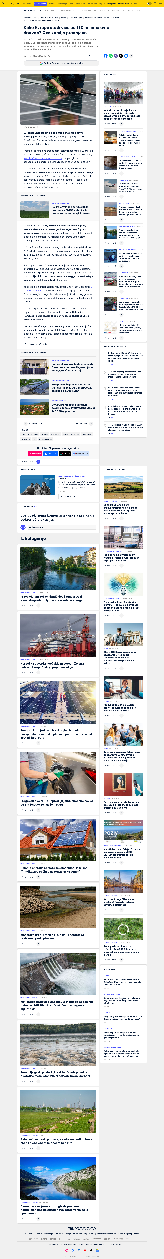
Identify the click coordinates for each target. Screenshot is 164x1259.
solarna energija (30, 434)
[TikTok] (91, 1250)
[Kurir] (44, 1238)
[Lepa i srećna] (86, 1238)
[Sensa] (107, 1238)
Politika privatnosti (106, 1244)
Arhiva (118, 1244)
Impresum (47, 1244)
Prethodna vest (36, 423)
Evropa (44, 434)
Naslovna (27, 18)
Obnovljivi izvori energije (71, 18)
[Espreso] (53, 1238)
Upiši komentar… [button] (37, 527)
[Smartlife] (97, 1238)
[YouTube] (85, 1250)
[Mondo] (33, 1238)
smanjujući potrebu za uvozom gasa (43, 158)
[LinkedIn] (78, 1250)
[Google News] (97, 1250)
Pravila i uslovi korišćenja (88, 1244)
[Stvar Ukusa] (130, 1238)
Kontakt (55, 1244)
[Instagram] (66, 1250)
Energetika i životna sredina (46, 18)
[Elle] (62, 1238)
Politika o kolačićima (68, 1244)
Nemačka (26, 439)
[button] (92, 56)
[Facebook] (72, 1250)
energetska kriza (71, 434)
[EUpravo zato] (11, 3)
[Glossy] (76, 1238)
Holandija (87, 434)
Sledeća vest (82, 423)
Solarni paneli (45, 439)
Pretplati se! (70, 496)
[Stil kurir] (69, 1238)
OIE (34, 439)
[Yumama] (118, 1238)
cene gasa (55, 434)
